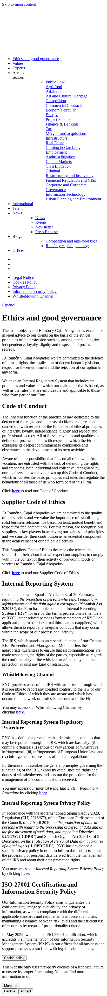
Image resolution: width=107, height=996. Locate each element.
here (16, 491)
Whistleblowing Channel (32, 296)
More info (11, 986)
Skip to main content (19, 4)
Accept (26, 991)
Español (8, 305)
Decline (9, 991)
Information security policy (34, 291)
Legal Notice (23, 277)
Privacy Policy (24, 287)
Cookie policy (14, 958)
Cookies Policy (24, 282)
